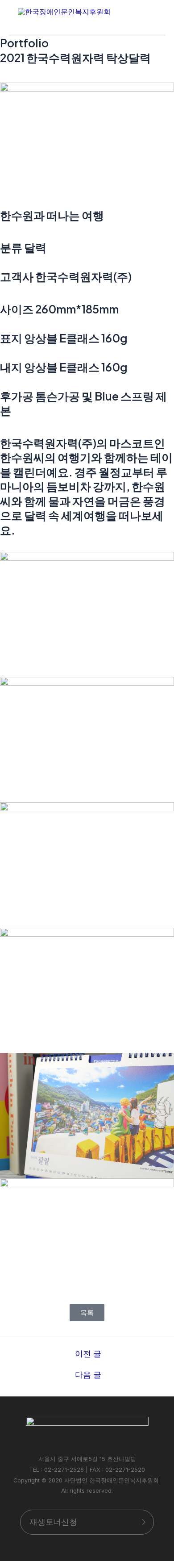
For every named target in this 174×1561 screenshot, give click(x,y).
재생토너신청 (53, 1522)
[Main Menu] (147, 11)
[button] (87, 1312)
